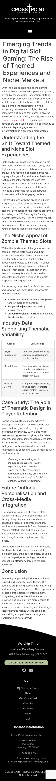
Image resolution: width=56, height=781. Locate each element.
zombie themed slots (13, 120)
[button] (30, 31)
